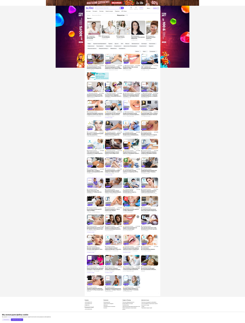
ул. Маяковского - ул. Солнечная (111, 250)
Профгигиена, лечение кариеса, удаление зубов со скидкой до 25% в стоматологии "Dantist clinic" (131, 248)
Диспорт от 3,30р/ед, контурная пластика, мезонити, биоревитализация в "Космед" (95, 134)
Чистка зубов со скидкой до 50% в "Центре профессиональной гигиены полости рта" (131, 269)
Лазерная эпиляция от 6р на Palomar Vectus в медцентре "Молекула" (94, 67)
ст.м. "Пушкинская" (127, 69)
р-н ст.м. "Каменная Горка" (128, 116)
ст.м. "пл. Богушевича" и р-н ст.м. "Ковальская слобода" (149, 193)
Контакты (105, 307)
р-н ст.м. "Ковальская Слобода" (111, 69)
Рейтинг (137, 51)
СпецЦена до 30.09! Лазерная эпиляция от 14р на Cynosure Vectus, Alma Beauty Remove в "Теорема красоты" (112, 114)
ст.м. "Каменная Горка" (109, 173)
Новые (89, 43)
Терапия (110, 43)
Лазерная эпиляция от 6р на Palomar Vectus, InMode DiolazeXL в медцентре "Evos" (113, 191)
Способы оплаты (125, 305)
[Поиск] (122, 8)
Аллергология (91, 46)
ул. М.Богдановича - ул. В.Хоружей (94, 116)
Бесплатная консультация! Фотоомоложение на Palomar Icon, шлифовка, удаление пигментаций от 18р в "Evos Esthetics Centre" (148, 269)
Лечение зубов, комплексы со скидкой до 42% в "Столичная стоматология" (130, 289)
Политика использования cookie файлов (148, 302)
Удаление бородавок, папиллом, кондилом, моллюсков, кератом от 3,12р (95, 114)
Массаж (127, 43)
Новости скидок (109, 11)
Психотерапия (100, 46)
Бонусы (123, 309)
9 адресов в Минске (109, 230)
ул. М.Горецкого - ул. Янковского (147, 136)
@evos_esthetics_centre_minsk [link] (94, 21)
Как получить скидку (145, 305)
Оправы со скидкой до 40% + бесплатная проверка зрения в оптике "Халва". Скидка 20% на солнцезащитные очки (113, 228)
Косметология (143, 46)
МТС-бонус (124, 11)
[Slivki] (89, 8)
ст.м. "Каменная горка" (109, 116)
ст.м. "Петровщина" (127, 136)
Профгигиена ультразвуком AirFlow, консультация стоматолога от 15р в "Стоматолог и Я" (130, 228)
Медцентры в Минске (96, 15)
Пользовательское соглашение (109, 306)
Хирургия (151, 46)
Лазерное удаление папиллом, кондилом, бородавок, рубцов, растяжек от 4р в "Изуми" (149, 152)
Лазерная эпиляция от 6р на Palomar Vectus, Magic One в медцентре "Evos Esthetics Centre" (112, 152)
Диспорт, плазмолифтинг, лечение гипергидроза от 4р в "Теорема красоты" (94, 248)
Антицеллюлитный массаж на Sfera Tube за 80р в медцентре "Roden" (149, 210)
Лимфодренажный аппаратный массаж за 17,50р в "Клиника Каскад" (149, 171)
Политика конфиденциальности (128, 302)
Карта (144, 51)
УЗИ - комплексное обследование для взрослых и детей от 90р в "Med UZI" (148, 67)
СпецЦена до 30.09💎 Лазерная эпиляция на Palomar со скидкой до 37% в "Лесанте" (149, 95)
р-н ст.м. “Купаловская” (128, 212)
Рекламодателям (107, 302)
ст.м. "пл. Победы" (145, 154)
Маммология (114, 48)
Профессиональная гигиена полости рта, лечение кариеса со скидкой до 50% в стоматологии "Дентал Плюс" (131, 114)
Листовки (101, 11)
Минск (148, 8)
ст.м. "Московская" (145, 212)
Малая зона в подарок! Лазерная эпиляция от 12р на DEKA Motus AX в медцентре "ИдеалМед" (131, 95)
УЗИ (122, 43)
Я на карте (95, 11)
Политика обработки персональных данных (149, 303)
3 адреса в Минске (127, 97)
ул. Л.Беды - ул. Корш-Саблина (111, 193)
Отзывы (142, 306)
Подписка (117, 11)
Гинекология (109, 46)
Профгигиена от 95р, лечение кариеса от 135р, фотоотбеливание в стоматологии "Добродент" (130, 67)
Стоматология (118, 46)
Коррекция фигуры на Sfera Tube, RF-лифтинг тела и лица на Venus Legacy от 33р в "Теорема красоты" (95, 228)
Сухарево (125, 173)
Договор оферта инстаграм (127, 303)
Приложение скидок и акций (146, 307)
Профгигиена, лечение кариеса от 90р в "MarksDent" (131, 210)
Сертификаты (122, 48)
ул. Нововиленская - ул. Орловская (130, 250)
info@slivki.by (87, 305)
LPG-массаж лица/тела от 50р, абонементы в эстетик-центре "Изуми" (149, 228)
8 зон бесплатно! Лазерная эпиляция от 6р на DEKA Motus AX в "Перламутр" (113, 95)
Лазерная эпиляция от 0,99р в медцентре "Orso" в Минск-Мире (113, 67)
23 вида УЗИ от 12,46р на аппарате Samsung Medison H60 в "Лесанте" (95, 171)
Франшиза (106, 305)
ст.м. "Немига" (108, 97)
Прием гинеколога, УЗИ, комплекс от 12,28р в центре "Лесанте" (94, 191)
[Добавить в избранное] (101, 56)
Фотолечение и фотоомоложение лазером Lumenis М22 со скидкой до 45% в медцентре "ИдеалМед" (149, 248)
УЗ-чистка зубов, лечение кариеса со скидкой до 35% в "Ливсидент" (130, 171)
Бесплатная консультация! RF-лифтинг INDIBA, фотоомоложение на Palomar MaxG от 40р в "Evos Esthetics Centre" (94, 210)
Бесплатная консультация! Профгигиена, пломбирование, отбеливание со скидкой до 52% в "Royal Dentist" (131, 134)
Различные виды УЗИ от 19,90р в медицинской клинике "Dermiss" (149, 114)
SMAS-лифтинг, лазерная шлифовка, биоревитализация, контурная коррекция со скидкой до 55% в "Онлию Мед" (113, 269)
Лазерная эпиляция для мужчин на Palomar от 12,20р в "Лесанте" (113, 289)
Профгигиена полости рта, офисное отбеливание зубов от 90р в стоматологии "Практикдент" (131, 152)
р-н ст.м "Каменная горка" (128, 271)
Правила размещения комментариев (129, 307)
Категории (88, 11)
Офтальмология (135, 43)
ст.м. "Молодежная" (145, 173)
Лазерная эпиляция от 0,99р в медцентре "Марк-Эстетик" (112, 171)
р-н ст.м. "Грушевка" (127, 154)
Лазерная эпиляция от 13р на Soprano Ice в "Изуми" (112, 210)
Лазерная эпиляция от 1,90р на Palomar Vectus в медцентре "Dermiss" (113, 134)
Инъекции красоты (92, 48)
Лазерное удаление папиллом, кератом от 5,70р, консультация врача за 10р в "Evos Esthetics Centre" (95, 289)
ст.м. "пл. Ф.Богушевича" (146, 250)
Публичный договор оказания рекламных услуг (131, 306)
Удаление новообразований (99, 43)
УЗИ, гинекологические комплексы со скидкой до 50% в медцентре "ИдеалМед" (95, 152)
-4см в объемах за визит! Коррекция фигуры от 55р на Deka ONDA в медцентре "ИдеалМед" (113, 248)
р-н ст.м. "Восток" (90, 69)
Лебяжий (107, 154)
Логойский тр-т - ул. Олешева (93, 271)
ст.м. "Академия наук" (127, 193)
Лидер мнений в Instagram (108, 303)
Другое (117, 43)
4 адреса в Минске (91, 97)
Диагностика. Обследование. (131, 46)
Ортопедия (144, 43)
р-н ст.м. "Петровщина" (128, 230)
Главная (88, 15)
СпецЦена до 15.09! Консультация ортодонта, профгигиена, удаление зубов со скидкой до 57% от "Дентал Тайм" (131, 191)
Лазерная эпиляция (104, 48)
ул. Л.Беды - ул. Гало (145, 69)
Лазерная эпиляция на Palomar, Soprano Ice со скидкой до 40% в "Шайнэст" (95, 95)
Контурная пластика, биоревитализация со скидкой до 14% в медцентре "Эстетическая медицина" (149, 134)
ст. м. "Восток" (90, 173)
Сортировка (152, 51)
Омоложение (152, 43)
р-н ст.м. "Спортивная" (109, 271)
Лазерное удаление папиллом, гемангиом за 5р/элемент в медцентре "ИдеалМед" (149, 191)
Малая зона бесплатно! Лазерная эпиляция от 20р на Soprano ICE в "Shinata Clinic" (95, 269)
